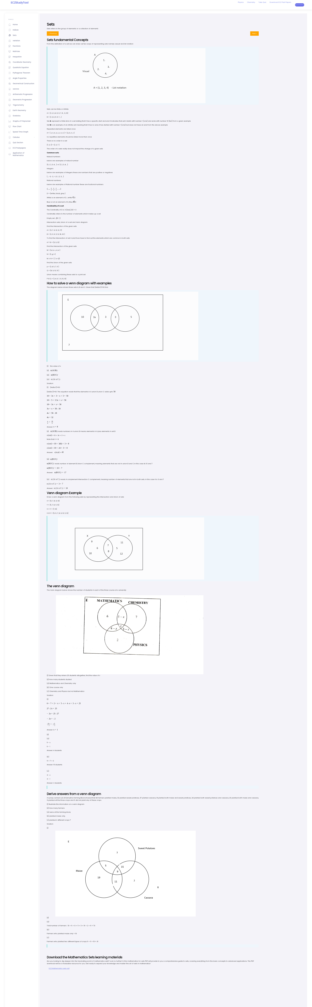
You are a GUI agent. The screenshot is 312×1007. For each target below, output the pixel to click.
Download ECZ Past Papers (280, 2)
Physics (241, 2)
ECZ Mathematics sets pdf (59, 968)
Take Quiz (262, 2)
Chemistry (251, 2)
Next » (254, 33)
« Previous (53, 33)
